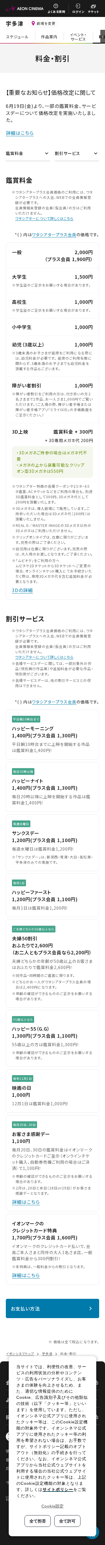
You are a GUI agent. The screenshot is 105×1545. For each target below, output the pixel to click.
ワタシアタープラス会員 (54, 234)
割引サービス (67, 153)
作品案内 (49, 36)
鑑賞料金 (14, 153)
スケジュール (17, 36)
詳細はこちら (20, 132)
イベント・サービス (78, 37)
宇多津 (14, 23)
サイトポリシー (58, 1489)
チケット (93, 11)
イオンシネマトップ (20, 1353)
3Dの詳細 (22, 590)
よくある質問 (56, 11)
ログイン (78, 11)
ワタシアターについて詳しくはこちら (44, 218)
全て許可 (67, 1521)
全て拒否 (37, 1521)
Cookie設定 (52, 1506)
